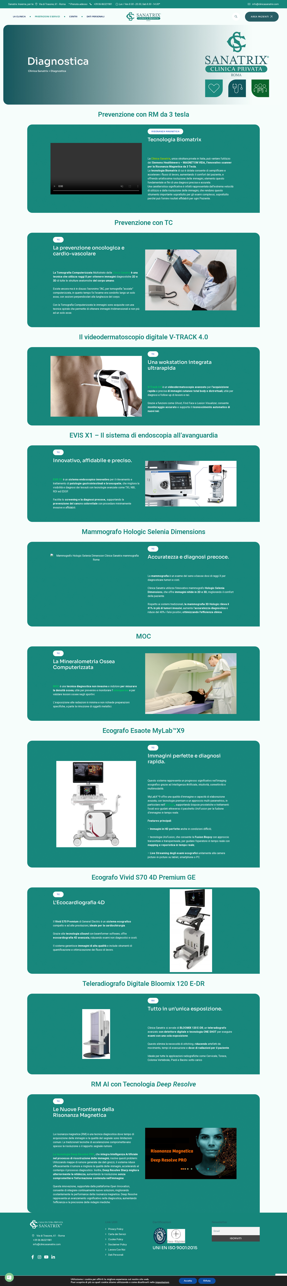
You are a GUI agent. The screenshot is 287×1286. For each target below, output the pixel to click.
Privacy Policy (115, 1229)
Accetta (188, 1280)
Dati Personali (95, 16)
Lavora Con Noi (116, 1249)
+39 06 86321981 (102, 4)
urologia (170, 804)
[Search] (236, 17)
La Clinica (19, 16)
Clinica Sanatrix (121, 272)
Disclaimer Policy (117, 1244)
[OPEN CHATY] (9, 1277)
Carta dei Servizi (117, 1234)
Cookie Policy (115, 1239)
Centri (73, 16)
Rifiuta (207, 1280)
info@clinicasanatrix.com (265, 4)
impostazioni (162, 1282)
